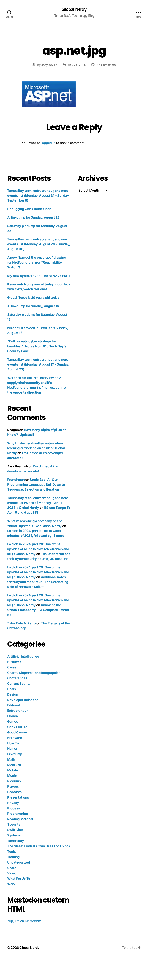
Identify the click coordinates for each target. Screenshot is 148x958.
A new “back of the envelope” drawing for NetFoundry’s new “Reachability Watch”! (36, 262)
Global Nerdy (74, 9)
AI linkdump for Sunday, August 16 (33, 306)
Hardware (14, 738)
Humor (12, 748)
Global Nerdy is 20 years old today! (33, 297)
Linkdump (14, 754)
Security (13, 824)
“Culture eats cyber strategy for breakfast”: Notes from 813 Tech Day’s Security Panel (36, 346)
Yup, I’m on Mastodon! (24, 921)
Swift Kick (15, 830)
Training (13, 857)
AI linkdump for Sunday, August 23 (33, 217)
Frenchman (16, 480)
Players (13, 786)
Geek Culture (17, 727)
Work (11, 884)
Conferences (17, 678)
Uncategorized (18, 862)
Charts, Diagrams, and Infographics (33, 673)
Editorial (13, 705)
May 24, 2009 (77, 65)
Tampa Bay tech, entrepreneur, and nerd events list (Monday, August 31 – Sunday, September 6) (38, 195)
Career (12, 667)
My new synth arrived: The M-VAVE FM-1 (38, 276)
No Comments (106, 65)
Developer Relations (22, 700)
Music (12, 776)
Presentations (18, 797)
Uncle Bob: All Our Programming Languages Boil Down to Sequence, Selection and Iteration (36, 484)
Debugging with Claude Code (29, 209)
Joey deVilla (49, 65)
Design (12, 694)
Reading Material (20, 819)
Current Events (18, 683)
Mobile (12, 770)
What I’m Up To (18, 879)
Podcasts (14, 792)
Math (11, 759)
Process (13, 808)
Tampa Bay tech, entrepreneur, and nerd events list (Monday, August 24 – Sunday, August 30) (38, 244)
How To (13, 743)
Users (11, 868)
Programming (17, 813)
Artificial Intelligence (23, 656)
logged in (48, 143)
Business (14, 662)
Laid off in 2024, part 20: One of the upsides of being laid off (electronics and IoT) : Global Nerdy (38, 549)
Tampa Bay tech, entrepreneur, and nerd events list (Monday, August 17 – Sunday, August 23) (38, 364)
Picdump (14, 781)
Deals (11, 689)
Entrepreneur (17, 711)
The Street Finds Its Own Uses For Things (38, 846)
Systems (14, 835)
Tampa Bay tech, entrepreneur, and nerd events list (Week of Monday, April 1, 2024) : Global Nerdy (37, 503)
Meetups (14, 765)
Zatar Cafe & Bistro (21, 623)
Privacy (13, 803)
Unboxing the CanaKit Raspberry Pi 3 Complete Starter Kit (38, 610)
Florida (12, 716)
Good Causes (17, 732)
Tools (11, 851)
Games (12, 721)
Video (11, 873)
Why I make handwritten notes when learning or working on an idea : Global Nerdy (36, 448)
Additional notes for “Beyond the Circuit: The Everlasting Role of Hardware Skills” (37, 582)
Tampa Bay (15, 841)
